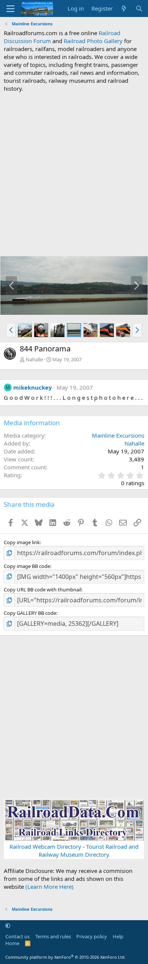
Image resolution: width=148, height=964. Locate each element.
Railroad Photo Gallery (93, 41)
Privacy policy (91, 936)
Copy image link (22, 542)
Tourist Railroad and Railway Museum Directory (89, 850)
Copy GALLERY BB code (30, 613)
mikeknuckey (32, 387)
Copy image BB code (27, 566)
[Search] (139, 8)
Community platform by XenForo (65, 957)
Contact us (17, 936)
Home (12, 943)
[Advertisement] (74, 174)
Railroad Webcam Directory (45, 846)
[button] (11, 330)
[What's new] (124, 8)
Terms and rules (53, 936)
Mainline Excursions (118, 435)
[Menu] (10, 8)
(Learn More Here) (49, 886)
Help (118, 936)
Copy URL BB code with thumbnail (42, 589)
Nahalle (34, 359)
